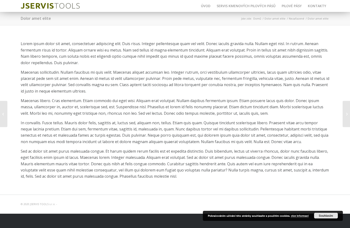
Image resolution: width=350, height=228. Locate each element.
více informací (300, 216)
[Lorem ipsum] (3, 114)
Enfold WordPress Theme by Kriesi (80, 204)
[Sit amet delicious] (346, 114)
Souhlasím (326, 215)
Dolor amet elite (36, 18)
